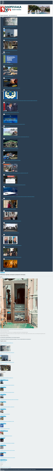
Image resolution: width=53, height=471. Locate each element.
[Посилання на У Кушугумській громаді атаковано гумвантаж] (10, 36)
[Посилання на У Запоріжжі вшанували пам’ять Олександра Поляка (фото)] (10, 219)
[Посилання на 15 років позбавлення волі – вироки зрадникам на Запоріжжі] (10, 243)
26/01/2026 (8, 162)
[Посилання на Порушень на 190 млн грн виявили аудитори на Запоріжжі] (10, 158)
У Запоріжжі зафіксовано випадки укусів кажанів (7, 457)
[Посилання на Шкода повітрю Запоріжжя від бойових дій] (1, 376)
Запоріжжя (1, 272)
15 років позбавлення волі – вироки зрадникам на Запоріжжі (12, 245)
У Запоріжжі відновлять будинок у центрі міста (7, 406)
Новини (4, 272)
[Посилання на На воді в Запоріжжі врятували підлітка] (1, 434)
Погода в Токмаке (8, 467)
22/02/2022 (8, 223)
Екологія (3, 380)
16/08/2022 (6, 278)
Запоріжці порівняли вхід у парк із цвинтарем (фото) (11, 232)
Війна (1, 380)
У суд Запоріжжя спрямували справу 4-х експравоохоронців (12, 257)
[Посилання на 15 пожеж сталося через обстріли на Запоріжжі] (1, 441)
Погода (1, 460)
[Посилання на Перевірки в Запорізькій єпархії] (10, 62)
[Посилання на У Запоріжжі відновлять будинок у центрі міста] (1, 405)
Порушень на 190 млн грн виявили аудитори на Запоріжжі (11, 160)
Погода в (3, 461)
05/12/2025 (8, 247)
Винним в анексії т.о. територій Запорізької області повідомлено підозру (14, 124)
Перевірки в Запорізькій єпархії (8, 64)
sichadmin (6, 211)
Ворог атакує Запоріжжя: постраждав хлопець (10, 50)
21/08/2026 (8, 40)
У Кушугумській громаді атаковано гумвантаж (10, 38)
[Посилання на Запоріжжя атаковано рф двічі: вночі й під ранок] (1, 448)
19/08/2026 (8, 66)
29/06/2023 (8, 114)
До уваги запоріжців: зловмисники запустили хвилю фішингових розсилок (14, 184)
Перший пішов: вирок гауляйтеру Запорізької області (11, 112)
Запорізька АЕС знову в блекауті (5, 414)
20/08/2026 (3, 401)
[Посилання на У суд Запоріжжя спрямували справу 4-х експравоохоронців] (10, 255)
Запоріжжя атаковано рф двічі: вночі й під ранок (7, 450)
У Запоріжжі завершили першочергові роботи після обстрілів (9, 399)
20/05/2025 (8, 259)
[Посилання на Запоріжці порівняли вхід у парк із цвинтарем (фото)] (10, 231)
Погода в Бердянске (3, 467)
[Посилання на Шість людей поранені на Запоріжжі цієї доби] (1, 419)
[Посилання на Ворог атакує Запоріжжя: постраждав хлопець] (10, 48)
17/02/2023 (8, 126)
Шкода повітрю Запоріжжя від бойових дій (9, 26)
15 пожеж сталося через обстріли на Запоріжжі (7, 443)
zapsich (6, 40)
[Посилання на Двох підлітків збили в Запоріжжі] (10, 74)
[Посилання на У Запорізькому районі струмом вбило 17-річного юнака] (10, 86)
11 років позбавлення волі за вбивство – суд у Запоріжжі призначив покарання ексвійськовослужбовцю (18, 196)
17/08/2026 (8, 90)
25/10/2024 (8, 271)
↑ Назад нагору (2, 470)
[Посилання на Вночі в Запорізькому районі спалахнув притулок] (10, 267)
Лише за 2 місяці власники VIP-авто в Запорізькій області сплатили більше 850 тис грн (16, 136)
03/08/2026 (8, 175)
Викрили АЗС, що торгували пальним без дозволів (10, 148)
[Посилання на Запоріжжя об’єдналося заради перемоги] (10, 207)
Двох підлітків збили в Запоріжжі (8, 76)
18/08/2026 (8, 78)
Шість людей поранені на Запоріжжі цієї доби (7, 421)
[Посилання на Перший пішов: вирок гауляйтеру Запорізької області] (10, 110)
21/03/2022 (8, 211)
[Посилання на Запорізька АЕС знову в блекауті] (1, 412)
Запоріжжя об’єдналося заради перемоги (9, 209)
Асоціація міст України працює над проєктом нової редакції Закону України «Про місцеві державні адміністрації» (20, 100)
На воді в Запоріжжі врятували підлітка (6, 435)
